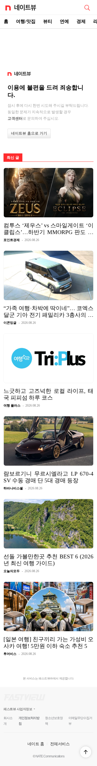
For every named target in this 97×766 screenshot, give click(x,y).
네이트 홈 (35, 743)
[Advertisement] (48, 47)
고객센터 (15, 118)
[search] (87, 7)
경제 (81, 21)
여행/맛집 (26, 21)
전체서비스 (60, 743)
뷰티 (47, 21)
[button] (85, 752)
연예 (64, 21)
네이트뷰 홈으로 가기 (29, 133)
